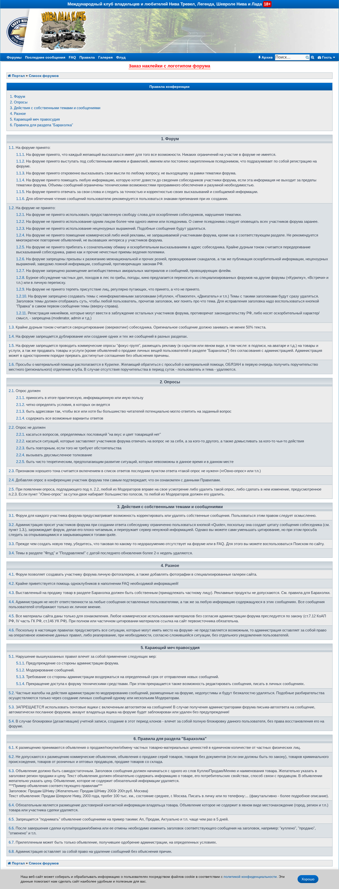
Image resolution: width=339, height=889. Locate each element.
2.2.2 (20, 441)
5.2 (11, 693)
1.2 (11, 208)
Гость (327, 57)
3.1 (11, 515)
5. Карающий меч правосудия (35, 119)
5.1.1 (20, 663)
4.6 (11, 630)
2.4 (11, 480)
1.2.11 (21, 313)
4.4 (11, 602)
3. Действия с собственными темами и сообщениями (55, 108)
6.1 (11, 747)
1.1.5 (20, 192)
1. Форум (17, 96)
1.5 (11, 345)
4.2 (11, 583)
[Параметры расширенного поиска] (312, 57)
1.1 (11, 147)
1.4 (11, 336)
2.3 (11, 471)
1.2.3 (20, 228)
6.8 (11, 851)
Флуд (121, 57)
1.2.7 (20, 270)
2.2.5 (20, 462)
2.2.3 (20, 448)
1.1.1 (20, 154)
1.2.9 (20, 289)
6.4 (11, 805)
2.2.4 (20, 455)
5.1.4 (20, 684)
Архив (267, 57)
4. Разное (18, 113)
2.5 (11, 489)
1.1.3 (20, 173)
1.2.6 (20, 259)
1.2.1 (20, 214)
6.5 (11, 819)
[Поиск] (308, 57)
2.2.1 (20, 434)
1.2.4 (20, 235)
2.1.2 (20, 404)
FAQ (72, 57)
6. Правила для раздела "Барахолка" (41, 125)
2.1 (11, 391)
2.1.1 (20, 397)
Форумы (14, 57)
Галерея (105, 57)
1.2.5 (20, 247)
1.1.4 (20, 180)
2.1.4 (20, 418)
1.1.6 (20, 199)
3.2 (11, 525)
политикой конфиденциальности (250, 877)
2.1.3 (20, 411)
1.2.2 (20, 221)
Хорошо (308, 879)
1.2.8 (20, 277)
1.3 (11, 327)
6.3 (11, 771)
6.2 (11, 757)
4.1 (11, 574)
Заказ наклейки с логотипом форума (169, 66)
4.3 (11, 593)
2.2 (11, 427)
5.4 (11, 721)
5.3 (11, 707)
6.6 (11, 828)
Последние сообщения (45, 57)
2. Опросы (19, 102)
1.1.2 (20, 161)
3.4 (11, 553)
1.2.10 (21, 296)
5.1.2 (20, 670)
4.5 (11, 616)
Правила (87, 57)
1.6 (11, 364)
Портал (18, 76)
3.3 (11, 544)
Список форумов (44, 76)
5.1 (11, 656)
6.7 (11, 842)
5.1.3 (20, 677)
